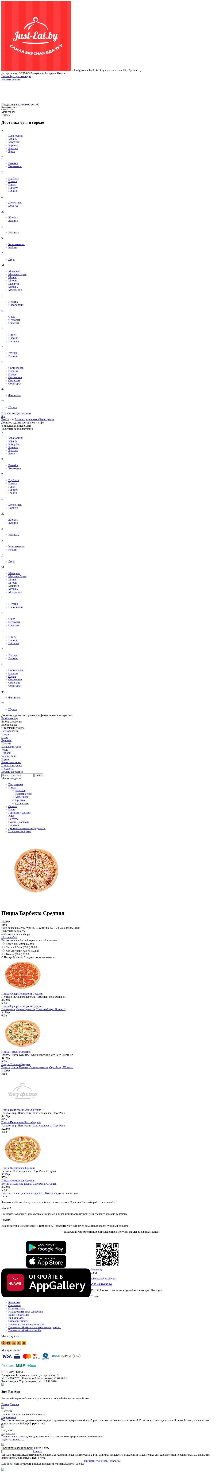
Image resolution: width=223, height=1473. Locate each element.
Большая (20, 790)
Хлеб (11, 815)
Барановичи (15, 135)
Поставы (13, 341)
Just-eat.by (96, 1269)
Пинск (12, 334)
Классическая (23, 793)
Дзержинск (15, 202)
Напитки (13, 825)
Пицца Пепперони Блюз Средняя (21, 1109)
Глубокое (13, 178)
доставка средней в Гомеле (37, 1193)
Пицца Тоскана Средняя (15, 1051)
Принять (89, 1460)
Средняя (20, 800)
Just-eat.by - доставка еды (16, 76)
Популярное (15, 784)
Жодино (13, 220)
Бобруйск (14, 141)
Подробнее (114, 1460)
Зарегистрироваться (27, 419)
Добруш (13, 205)
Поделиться (8, 1417)
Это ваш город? (10, 413)
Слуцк (12, 374)
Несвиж (13, 301)
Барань (12, 138)
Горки (12, 184)
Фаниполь (14, 395)
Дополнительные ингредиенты (26, 828)
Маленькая (21, 796)
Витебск (13, 163)
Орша (11, 316)
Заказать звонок (10, 79)
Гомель (12, 181)
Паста (11, 809)
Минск (12, 277)
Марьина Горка (17, 274)
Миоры (12, 280)
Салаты (12, 806)
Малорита (14, 271)
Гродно (12, 190)
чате (20, 104)
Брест (11, 151)
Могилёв (13, 283)
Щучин (12, 407)
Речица (12, 352)
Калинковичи (16, 244)
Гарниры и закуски (19, 812)
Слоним (13, 371)
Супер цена (22, 803)
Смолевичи (15, 377)
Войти (5, 419)
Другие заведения (12, 771)
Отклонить (100, 1460)
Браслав (13, 148)
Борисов (13, 145)
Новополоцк (15, 304)
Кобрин (12, 247)
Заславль (13, 232)
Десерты (13, 818)
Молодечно (15, 289)
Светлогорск (16, 367)
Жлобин (13, 217)
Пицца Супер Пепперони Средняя (22, 993)
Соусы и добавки (18, 821)
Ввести (38, 1451)
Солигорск (14, 383)
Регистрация (46, 419)
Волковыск (15, 166)
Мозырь (13, 286)
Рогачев (13, 356)
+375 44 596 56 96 (101, 1284)
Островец (14, 319)
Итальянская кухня (19, 831)
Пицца (12, 787)
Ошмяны (13, 322)
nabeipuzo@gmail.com (103, 1278)
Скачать (14, 1404)
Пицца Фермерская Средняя (18, 1167)
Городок (13, 187)
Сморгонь (14, 380)
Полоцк (13, 337)
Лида (11, 259)
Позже (5, 1404)
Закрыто (26, 413)
